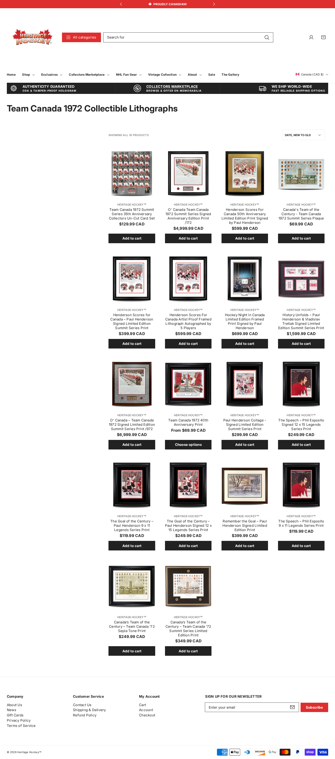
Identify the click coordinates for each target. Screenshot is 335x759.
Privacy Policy (19, 720)
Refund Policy (84, 715)
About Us (14, 705)
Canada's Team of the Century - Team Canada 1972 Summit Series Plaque (301, 213)
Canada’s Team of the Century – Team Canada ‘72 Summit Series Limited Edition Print (188, 628)
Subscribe (314, 707)
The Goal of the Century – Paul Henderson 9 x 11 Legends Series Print (131, 525)
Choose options (188, 444)
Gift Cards (15, 715)
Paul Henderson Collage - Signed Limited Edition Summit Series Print (244, 424)
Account (146, 710)
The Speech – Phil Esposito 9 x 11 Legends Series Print (301, 523)
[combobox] (188, 37)
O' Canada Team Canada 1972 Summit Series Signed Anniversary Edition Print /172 (188, 216)
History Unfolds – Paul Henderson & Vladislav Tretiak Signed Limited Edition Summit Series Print (301, 321)
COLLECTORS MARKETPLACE (172, 86)
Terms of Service (21, 725)
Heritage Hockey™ (131, 204)
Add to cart (132, 238)
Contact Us (82, 705)
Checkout (147, 715)
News (11, 710)
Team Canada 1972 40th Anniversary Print (188, 422)
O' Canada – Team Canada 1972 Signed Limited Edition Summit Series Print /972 (132, 424)
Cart (142, 705)
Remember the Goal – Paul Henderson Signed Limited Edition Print (244, 525)
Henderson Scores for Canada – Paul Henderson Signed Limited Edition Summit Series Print (131, 321)
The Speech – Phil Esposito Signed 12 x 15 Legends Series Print (301, 424)
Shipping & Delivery (89, 710)
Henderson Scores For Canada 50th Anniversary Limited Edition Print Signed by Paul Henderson (245, 216)
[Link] (32, 37)
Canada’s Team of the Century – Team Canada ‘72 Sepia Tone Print (132, 626)
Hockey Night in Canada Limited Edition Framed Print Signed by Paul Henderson (245, 321)
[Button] (121, 4)
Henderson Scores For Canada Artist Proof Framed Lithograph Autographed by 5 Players (188, 321)
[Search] (266, 37)
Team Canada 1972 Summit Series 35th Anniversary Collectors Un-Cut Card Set (132, 213)
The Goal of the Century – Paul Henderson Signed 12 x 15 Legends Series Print (188, 525)
